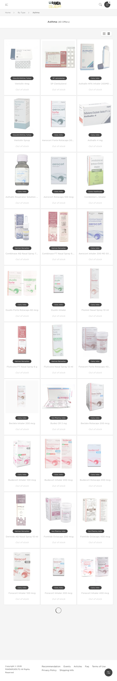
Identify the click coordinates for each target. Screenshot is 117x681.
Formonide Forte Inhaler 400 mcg (23, 648)
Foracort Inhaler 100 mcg (22, 593)
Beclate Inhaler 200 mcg (22, 423)
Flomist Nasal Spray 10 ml (95, 310)
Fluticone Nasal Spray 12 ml (58, 366)
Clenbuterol (58, 673)
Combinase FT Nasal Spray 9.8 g (59, 253)
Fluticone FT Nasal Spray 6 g (22, 366)
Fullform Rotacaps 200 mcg (58, 620)
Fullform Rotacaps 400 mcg (95, 620)
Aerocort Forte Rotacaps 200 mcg (60, 140)
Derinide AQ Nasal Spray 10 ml (22, 536)
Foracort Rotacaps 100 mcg (22, 620)
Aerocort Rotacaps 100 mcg (58, 197)
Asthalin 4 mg (95, 140)
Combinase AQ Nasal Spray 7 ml (22, 253)
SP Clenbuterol (58, 83)
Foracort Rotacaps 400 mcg (22, 675)
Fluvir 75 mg (95, 675)
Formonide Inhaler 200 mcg (58, 648)
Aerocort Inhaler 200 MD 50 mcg (96, 253)
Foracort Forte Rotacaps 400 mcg (97, 366)
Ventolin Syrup (22, 140)
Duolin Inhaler (58, 310)
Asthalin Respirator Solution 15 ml (23, 197)
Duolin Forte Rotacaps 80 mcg (22, 310)
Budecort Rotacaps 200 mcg (95, 480)
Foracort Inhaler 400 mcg (95, 593)
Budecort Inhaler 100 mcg (22, 480)
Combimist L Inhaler (95, 197)
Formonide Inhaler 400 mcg (95, 648)
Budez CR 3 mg (58, 423)
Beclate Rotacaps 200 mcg (95, 423)
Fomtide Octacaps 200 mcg (58, 536)
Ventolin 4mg (22, 83)
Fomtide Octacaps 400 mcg (95, 536)
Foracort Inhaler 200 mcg (58, 593)
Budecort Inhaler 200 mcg (58, 480)
